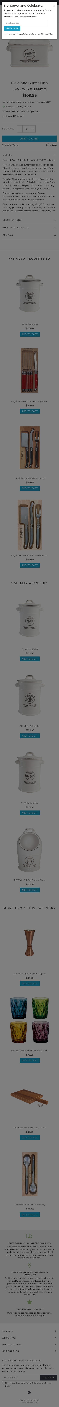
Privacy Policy (47, 34)
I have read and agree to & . (30, 34)
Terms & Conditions (32, 34)
